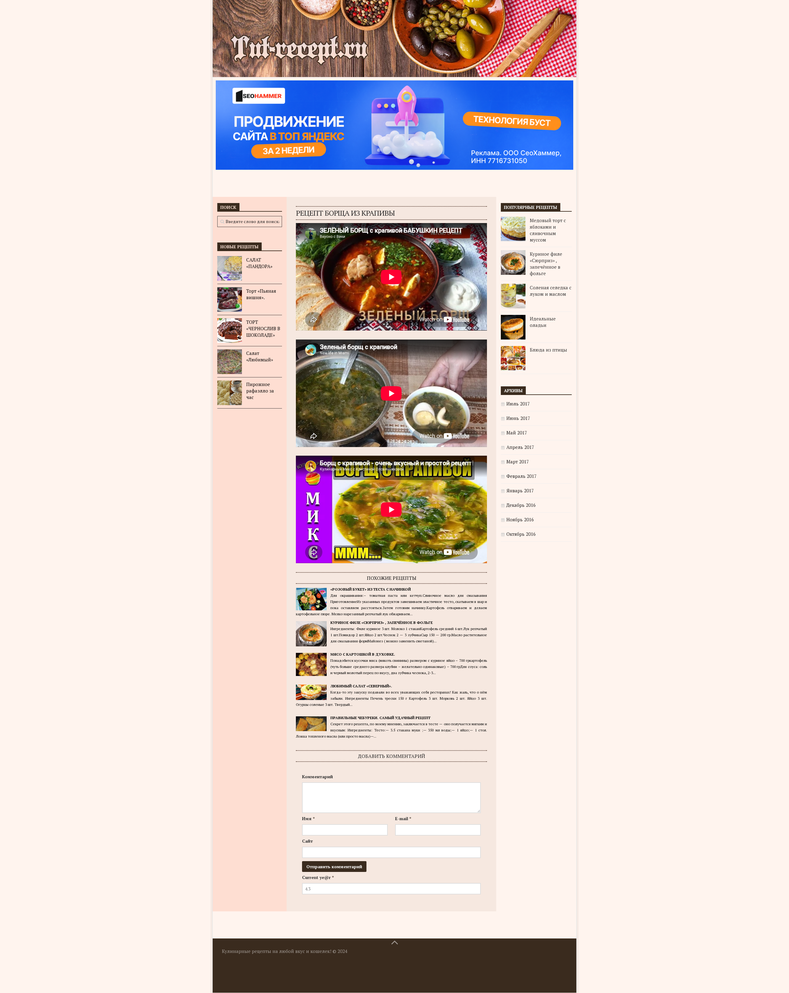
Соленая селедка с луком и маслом (550, 290)
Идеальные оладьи (543, 321)
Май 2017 (516, 432)
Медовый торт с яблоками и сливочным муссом (548, 230)
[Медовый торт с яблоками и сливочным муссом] (513, 229)
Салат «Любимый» (259, 356)
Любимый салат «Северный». (361, 686)
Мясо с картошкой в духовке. (362, 654)
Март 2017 (517, 461)
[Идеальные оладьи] (513, 327)
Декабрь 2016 (521, 505)
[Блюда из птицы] (513, 358)
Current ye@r (318, 877)
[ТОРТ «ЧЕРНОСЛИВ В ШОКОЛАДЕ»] (229, 330)
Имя (308, 818)
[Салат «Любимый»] (229, 361)
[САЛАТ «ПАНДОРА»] (229, 268)
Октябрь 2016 (521, 534)
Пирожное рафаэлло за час (260, 390)
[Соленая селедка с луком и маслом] (513, 296)
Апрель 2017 (520, 447)
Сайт (307, 841)
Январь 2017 (520, 490)
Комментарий (317, 776)
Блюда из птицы (548, 350)
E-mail (403, 818)
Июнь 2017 (518, 418)
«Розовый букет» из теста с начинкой (370, 589)
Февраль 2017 (521, 476)
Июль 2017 (518, 404)
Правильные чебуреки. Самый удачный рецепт (380, 717)
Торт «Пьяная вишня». (261, 294)
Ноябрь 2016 (520, 519)
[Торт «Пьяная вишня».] (229, 299)
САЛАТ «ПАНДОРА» (259, 263)
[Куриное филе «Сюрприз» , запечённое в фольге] (513, 262)
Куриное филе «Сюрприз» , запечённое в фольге (381, 622)
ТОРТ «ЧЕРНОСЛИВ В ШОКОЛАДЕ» (263, 328)
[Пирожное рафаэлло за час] (229, 393)
